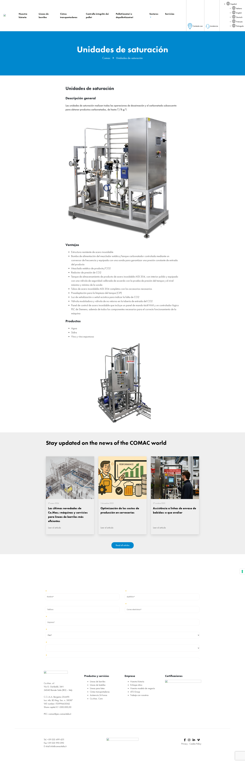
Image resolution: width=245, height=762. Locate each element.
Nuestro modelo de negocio (142, 688)
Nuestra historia (137, 681)
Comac (106, 58)
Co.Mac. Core (96, 698)
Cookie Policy (195, 743)
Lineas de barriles (97, 681)
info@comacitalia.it (58, 746)
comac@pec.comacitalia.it (59, 713)
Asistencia (214, 26)
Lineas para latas (97, 688)
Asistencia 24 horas (98, 695)
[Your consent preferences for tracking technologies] (242, 571)
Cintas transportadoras (100, 691)
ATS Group (135, 691)
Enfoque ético (136, 684)
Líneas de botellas (97, 684)
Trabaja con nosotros (139, 695)
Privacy (184, 743)
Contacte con (198, 26)
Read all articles (122, 545)
